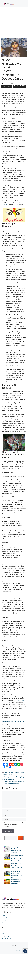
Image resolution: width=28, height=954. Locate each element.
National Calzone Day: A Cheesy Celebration (16, 881)
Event (3, 86)
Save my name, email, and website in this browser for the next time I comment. (14, 824)
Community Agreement (8, 923)
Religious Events (15, 86)
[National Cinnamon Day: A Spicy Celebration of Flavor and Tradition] (7, 865)
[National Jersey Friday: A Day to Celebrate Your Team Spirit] (7, 874)
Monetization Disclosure (9, 938)
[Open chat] (25, 951)
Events (4, 915)
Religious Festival (22, 86)
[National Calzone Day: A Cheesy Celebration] (7, 882)
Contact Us (5, 920)
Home (4, 931)
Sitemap (4, 933)
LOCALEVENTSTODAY (14, 946)
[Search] (20, 838)
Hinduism (9, 86)
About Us (4, 918)
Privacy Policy (6, 936)
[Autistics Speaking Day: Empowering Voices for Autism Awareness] (7, 849)
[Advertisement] (14, 22)
